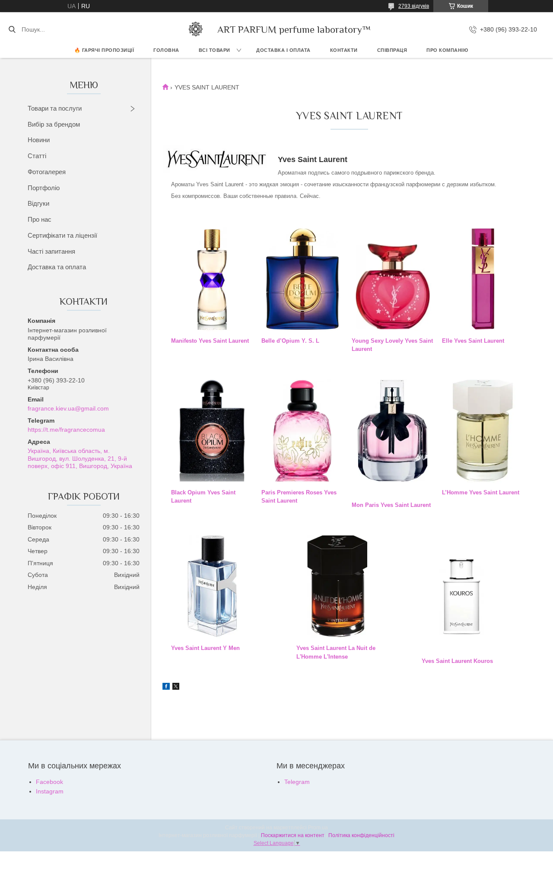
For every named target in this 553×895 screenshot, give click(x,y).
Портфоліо (44, 187)
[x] (175, 687)
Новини (39, 139)
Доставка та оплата (57, 267)
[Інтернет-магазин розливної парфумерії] (196, 29)
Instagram (50, 791)
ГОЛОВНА (166, 50)
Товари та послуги (55, 108)
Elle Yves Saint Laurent (473, 341)
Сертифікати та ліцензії (62, 235)
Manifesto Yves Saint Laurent (210, 341)
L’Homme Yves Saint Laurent (480, 492)
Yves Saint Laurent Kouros (457, 661)
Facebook (49, 781)
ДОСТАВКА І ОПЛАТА (283, 50)
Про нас (39, 219)
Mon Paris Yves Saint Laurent (391, 505)
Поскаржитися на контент (292, 835)
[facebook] (166, 687)
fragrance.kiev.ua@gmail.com (68, 408)
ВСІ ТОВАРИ (214, 50)
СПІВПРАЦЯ (392, 50)
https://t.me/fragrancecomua (66, 429)
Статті (37, 155)
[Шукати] (12, 29)
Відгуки (38, 203)
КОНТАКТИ (344, 50)
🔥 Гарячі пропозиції (104, 50)
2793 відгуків (413, 6)
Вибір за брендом (54, 124)
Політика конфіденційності (361, 835)
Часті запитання (51, 251)
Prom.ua (318, 828)
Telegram (297, 781)
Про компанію (447, 50)
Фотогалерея (47, 171)
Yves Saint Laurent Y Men (205, 648)
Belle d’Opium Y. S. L (290, 341)
